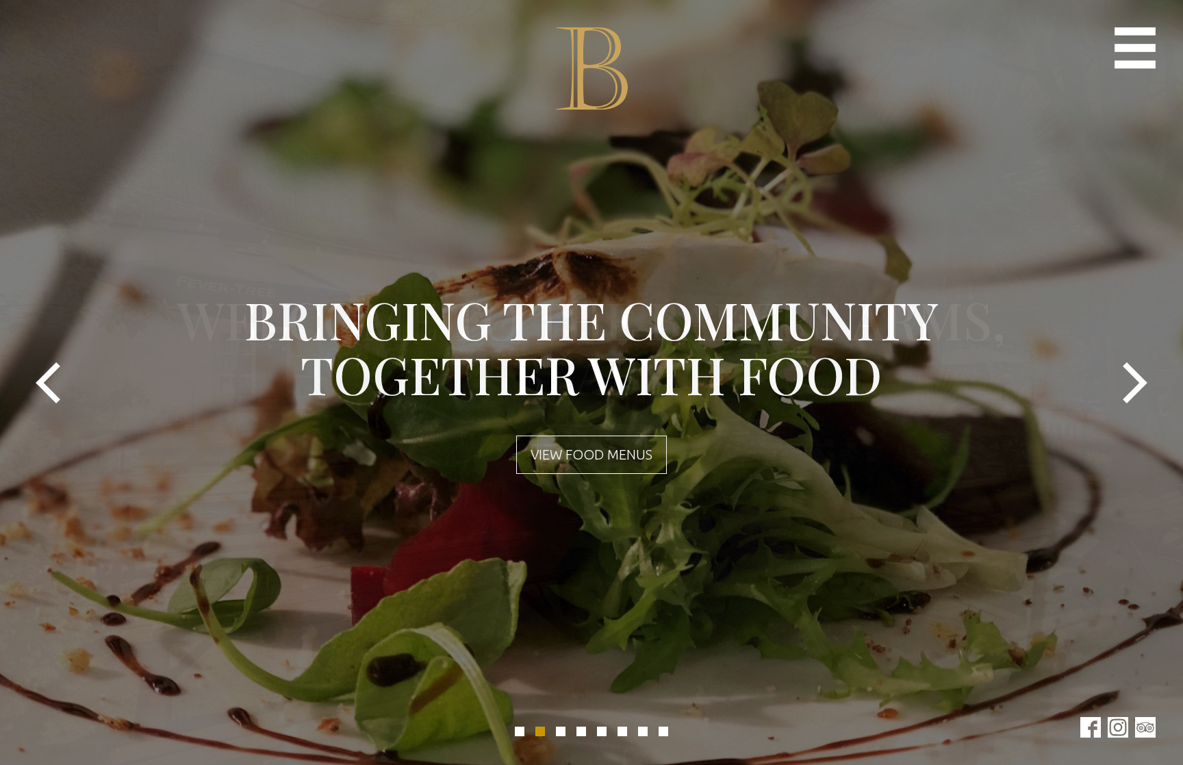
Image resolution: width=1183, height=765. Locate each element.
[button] (519, 731)
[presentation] (47, 382)
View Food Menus (591, 454)
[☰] (1135, 47)
